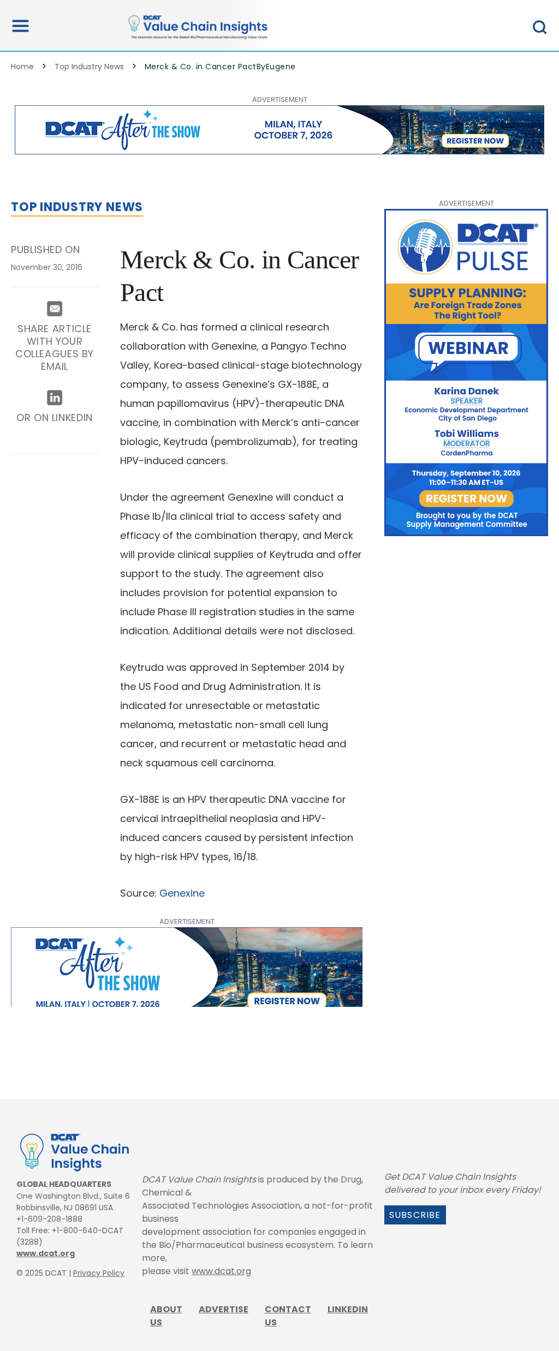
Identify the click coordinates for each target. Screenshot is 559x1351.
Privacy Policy (98, 1273)
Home (22, 66)
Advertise (223, 1309)
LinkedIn (348, 1309)
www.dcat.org (45, 1253)
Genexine (183, 893)
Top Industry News (89, 66)
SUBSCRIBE (415, 1215)
